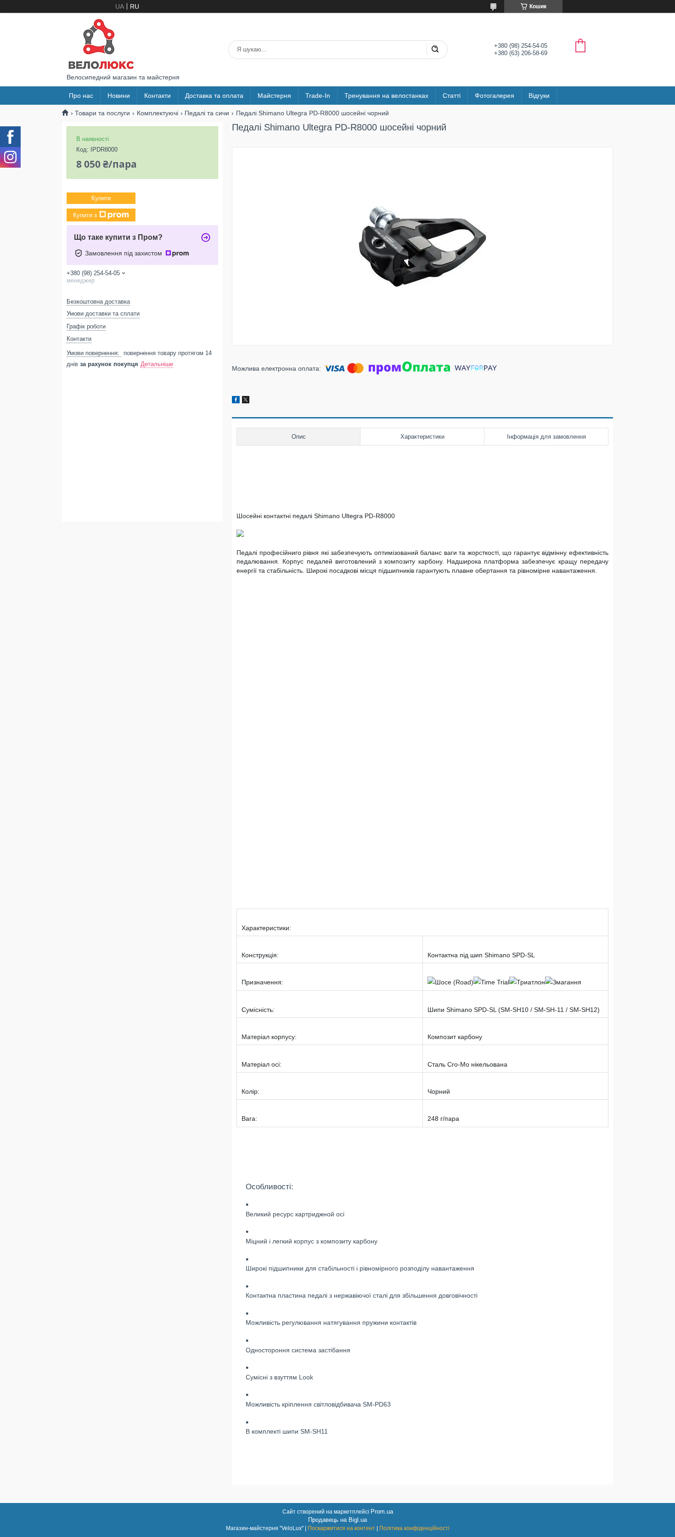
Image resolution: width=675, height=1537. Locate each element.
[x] (245, 401)
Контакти (157, 95)
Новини (118, 95)
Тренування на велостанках (386, 95)
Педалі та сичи (207, 113)
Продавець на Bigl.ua (337, 1519)
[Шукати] (435, 49)
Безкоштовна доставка (98, 301)
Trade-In (317, 95)
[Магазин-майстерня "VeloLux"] (101, 43)
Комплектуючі (157, 113)
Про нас (81, 95)
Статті (452, 95)
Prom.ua (382, 1511)
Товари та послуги (102, 113)
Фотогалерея (494, 95)
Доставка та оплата (214, 95)
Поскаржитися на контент (341, 1528)
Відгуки (539, 95)
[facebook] (236, 401)
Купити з (85, 215)
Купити (101, 198)
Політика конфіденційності (414, 1528)
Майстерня (274, 95)
